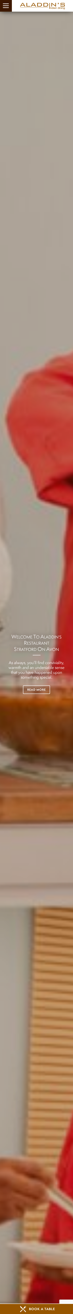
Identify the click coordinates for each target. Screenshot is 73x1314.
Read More (36, 690)
